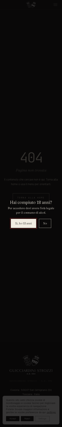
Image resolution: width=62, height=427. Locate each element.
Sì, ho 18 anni (23, 223)
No (45, 223)
